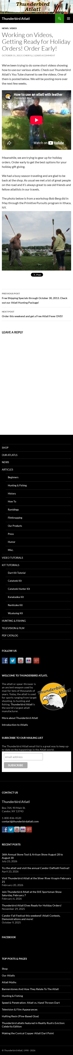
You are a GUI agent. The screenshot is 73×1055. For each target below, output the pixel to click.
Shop (5, 447)
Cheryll (28, 55)
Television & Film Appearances (19, 1009)
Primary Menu (68, 18)
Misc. (10, 549)
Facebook (9, 937)
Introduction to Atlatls (15, 724)
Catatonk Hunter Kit (19, 588)
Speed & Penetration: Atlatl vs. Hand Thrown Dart (31, 1002)
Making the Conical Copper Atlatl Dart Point (28, 1033)
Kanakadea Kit (16, 596)
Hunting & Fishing (17, 485)
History (12, 493)
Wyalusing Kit (15, 613)
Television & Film (13, 628)
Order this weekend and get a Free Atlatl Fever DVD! (32, 314)
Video (13, 28)
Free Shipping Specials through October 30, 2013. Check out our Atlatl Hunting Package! (34, 298)
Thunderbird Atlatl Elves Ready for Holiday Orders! (32, 905)
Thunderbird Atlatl (16, 18)
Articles (7, 469)
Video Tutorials (12, 557)
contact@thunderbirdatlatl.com (20, 821)
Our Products (15, 525)
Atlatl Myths (9, 982)
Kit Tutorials (10, 565)
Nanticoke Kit (15, 605)
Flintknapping (15, 517)
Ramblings (13, 509)
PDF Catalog (10, 635)
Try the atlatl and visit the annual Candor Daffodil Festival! (36, 868)
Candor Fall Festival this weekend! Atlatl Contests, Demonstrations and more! (31, 917)
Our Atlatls (9, 455)
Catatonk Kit (15, 580)
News (5, 28)
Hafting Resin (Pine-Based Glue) (20, 1016)
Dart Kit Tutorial (16, 572)
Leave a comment (44, 55)
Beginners (13, 477)
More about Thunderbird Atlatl (20, 718)
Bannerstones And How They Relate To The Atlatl (30, 989)
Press (11, 533)
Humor (11, 541)
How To (12, 501)
